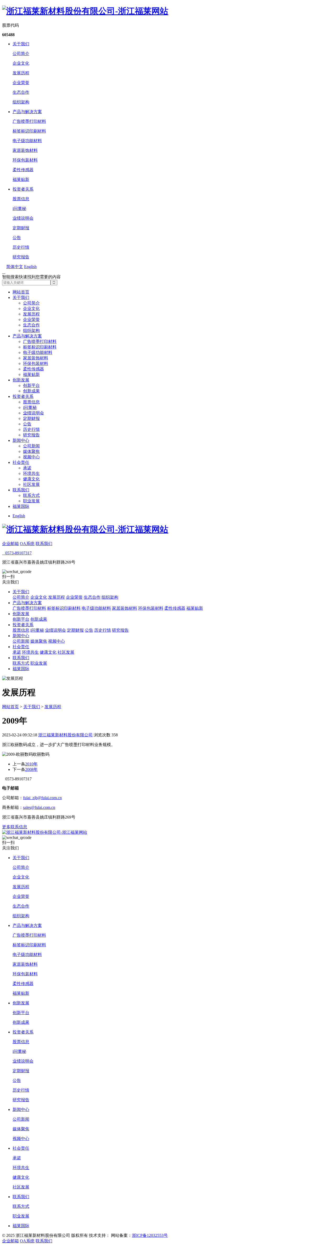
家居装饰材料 (25, 150)
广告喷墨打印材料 (29, 121)
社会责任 (21, 462)
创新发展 (21, 380)
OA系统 (27, 543)
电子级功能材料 (27, 140)
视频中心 (31, 457)
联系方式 (31, 495)
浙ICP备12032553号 (150, 1235)
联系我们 (21, 490)
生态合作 (21, 92)
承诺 (27, 468)
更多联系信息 (14, 827)
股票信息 (21, 199)
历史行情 (21, 247)
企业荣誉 (21, 82)
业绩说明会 (23, 218)
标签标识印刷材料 (29, 131)
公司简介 (21, 53)
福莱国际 (21, 506)
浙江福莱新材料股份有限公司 (65, 735)
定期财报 (21, 228)
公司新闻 (31, 446)
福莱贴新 (21, 179)
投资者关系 (23, 189)
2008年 (31, 769)
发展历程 (21, 73)
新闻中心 (21, 440)
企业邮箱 (10, 543)
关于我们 (21, 44)
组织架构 (21, 102)
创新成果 (31, 391)
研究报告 (21, 257)
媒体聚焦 (31, 451)
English (19, 516)
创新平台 (31, 385)
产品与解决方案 (27, 111)
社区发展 (31, 484)
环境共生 (31, 473)
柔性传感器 (23, 170)
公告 (17, 237)
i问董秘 (19, 208)
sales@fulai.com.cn (39, 807)
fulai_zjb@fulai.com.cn (42, 798)
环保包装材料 (25, 160)
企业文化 (21, 63)
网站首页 (21, 292)
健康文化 (31, 479)
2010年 (31, 764)
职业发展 (31, 501)
